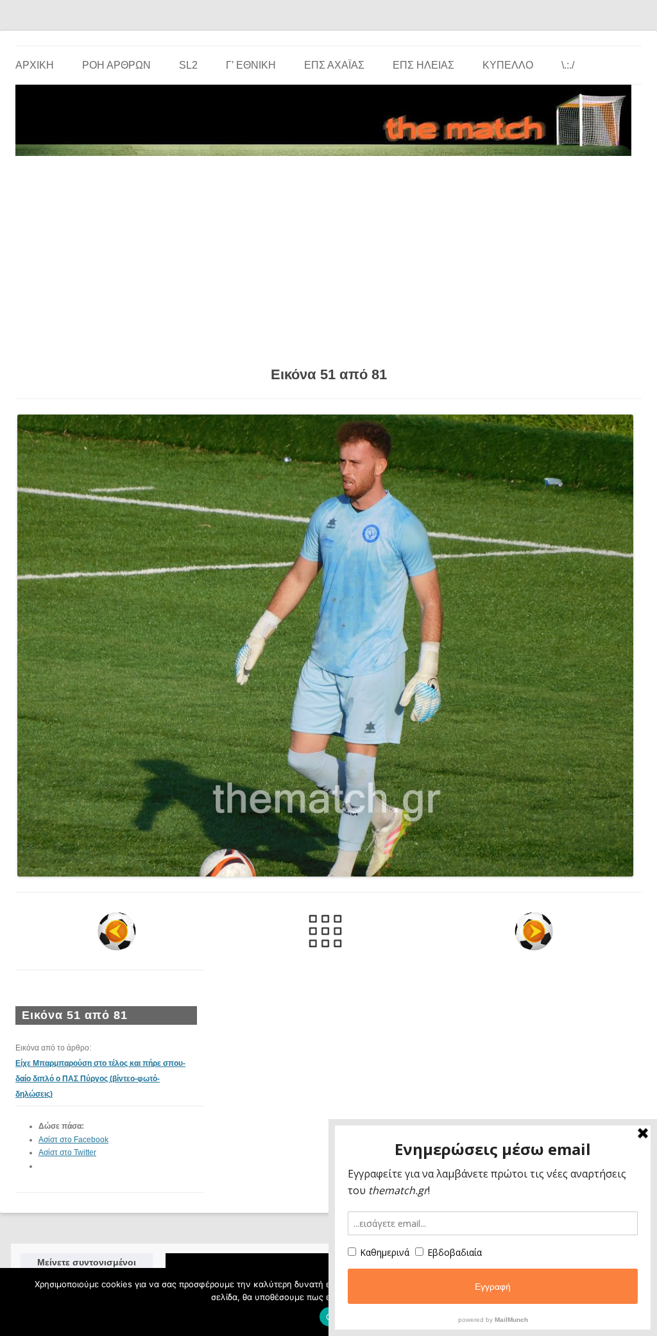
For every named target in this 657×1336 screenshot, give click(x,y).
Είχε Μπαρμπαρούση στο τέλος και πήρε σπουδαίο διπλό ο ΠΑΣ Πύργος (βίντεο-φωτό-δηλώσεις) (100, 1079)
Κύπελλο (507, 65)
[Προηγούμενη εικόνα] (116, 931)
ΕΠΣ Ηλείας (423, 65)
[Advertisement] (328, 257)
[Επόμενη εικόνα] (534, 931)
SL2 (188, 65)
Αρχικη (34, 65)
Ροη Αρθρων (116, 65)
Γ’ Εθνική (251, 65)
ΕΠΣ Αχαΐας (334, 65)
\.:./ (567, 65)
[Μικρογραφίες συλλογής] (325, 931)
